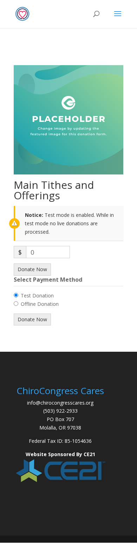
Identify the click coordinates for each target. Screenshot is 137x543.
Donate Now (32, 269)
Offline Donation (40, 304)
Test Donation (37, 295)
